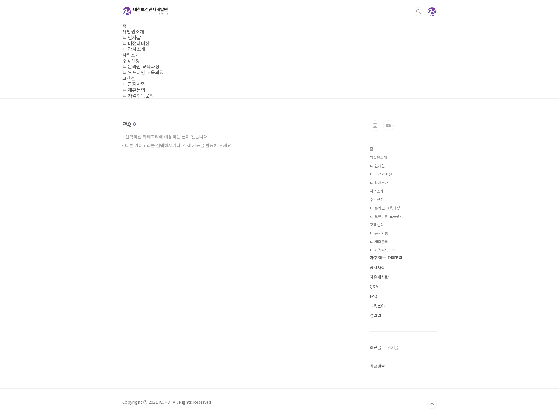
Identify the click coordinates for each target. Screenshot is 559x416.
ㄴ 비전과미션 (136, 43)
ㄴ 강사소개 (133, 48)
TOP (432, 404)
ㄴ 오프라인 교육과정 (143, 72)
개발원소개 (133, 31)
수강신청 (131, 60)
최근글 (375, 347)
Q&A (374, 286)
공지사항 (377, 267)
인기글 (393, 347)
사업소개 (131, 54)
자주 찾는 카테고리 (386, 257)
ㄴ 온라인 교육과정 (141, 66)
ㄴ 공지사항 (133, 83)
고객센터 (131, 77)
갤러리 (375, 315)
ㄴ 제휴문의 (133, 89)
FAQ (373, 296)
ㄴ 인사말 (131, 37)
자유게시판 (379, 277)
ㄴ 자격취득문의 (138, 95)
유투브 (388, 125)
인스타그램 (375, 125)
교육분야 (377, 306)
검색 (418, 11)
